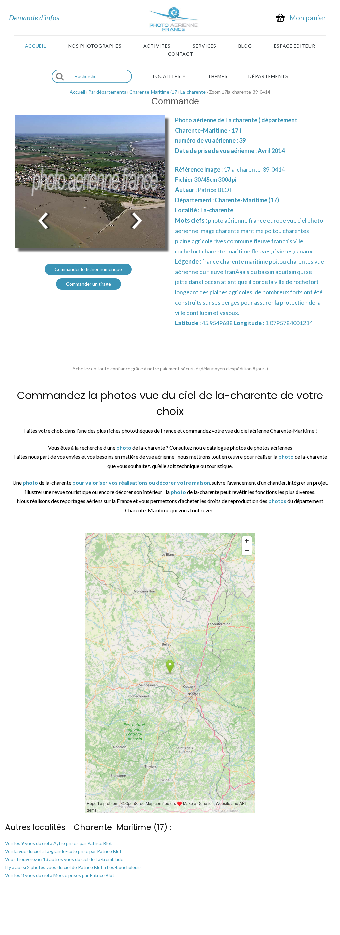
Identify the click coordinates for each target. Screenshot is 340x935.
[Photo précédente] (43, 220)
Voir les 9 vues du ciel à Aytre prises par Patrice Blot (58, 843)
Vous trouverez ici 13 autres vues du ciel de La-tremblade (64, 859)
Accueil (35, 46)
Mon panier (307, 17)
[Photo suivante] (136, 220)
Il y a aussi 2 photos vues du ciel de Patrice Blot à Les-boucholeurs (73, 867)
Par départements (107, 92)
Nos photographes (95, 46)
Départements (268, 76)
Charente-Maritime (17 (153, 92)
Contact (180, 54)
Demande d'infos (34, 17)
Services (204, 46)
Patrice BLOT (215, 189)
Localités (166, 76)
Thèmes (217, 76)
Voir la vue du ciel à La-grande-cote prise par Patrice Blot (63, 851)
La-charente (193, 92)
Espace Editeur (294, 46)
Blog (245, 46)
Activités (157, 46)
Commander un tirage (88, 284)
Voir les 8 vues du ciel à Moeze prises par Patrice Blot (59, 875)
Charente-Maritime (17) (247, 200)
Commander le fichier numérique (88, 269)
